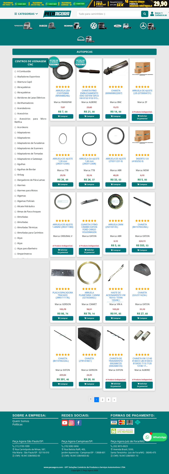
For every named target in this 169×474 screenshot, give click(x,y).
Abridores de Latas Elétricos (31, 97)
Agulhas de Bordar (26, 169)
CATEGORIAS (26, 14)
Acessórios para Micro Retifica (30, 120)
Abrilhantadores (25, 102)
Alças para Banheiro (27, 248)
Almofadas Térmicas (27, 227)
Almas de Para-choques (29, 211)
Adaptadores (23, 132)
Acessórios (22, 113)
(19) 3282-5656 (71, 446)
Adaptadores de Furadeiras (30, 143)
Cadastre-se (161, 15)
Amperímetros (24, 253)
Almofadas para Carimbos (30, 232)
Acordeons (22, 127)
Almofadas (22, 216)
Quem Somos (20, 421)
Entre (157, 13)
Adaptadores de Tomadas (30, 153)
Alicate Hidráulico (26, 206)
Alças (19, 237)
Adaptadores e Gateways (29, 158)
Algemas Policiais (25, 201)
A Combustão (24, 71)
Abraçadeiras (23, 87)
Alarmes (21, 185)
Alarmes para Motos (27, 190)
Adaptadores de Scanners (30, 148)
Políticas (17, 424)
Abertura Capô (24, 81)
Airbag (20, 174)
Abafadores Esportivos (28, 76)
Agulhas (21, 164)
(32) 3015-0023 (120, 446)
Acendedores (23, 108)
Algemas (21, 195)
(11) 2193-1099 (22, 446)
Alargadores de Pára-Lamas (31, 179)
